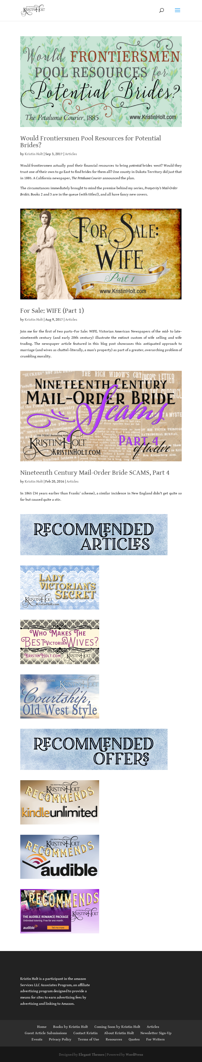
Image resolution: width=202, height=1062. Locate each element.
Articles (71, 154)
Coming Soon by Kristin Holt (117, 1027)
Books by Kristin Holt (70, 1027)
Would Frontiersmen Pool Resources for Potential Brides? (90, 141)
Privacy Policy (60, 1039)
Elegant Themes (91, 1055)
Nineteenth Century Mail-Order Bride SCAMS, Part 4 (95, 473)
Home (42, 1027)
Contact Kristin (85, 1033)
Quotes (134, 1039)
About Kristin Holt (119, 1033)
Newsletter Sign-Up (155, 1033)
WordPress (134, 1055)
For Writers (155, 1039)
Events (37, 1039)
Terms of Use (88, 1039)
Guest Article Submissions (46, 1033)
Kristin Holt (34, 154)
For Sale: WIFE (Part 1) (52, 311)
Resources (114, 1039)
